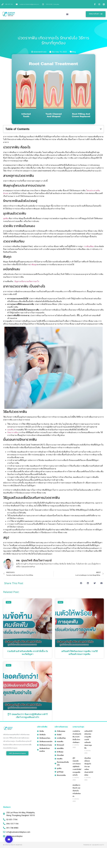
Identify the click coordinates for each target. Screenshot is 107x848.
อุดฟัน (5, 218)
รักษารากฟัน (12, 432)
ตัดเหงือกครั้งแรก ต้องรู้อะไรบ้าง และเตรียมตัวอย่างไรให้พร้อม (88, 766)
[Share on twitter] (94, 583)
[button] (67, 14)
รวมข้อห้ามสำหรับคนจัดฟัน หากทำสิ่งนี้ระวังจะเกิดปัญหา (77, 737)
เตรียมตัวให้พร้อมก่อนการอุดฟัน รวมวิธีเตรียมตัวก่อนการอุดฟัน (88, 739)
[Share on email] (101, 583)
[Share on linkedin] (88, 583)
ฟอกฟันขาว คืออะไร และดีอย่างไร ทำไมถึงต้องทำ (77, 790)
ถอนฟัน (10, 429)
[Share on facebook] (81, 583)
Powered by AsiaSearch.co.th (93, 845)
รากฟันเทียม (88, 246)
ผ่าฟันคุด (33, 264)
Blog (74, 52)
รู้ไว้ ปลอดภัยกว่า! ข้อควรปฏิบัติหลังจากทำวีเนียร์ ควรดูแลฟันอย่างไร (77, 766)
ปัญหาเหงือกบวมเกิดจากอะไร (27, 281)
